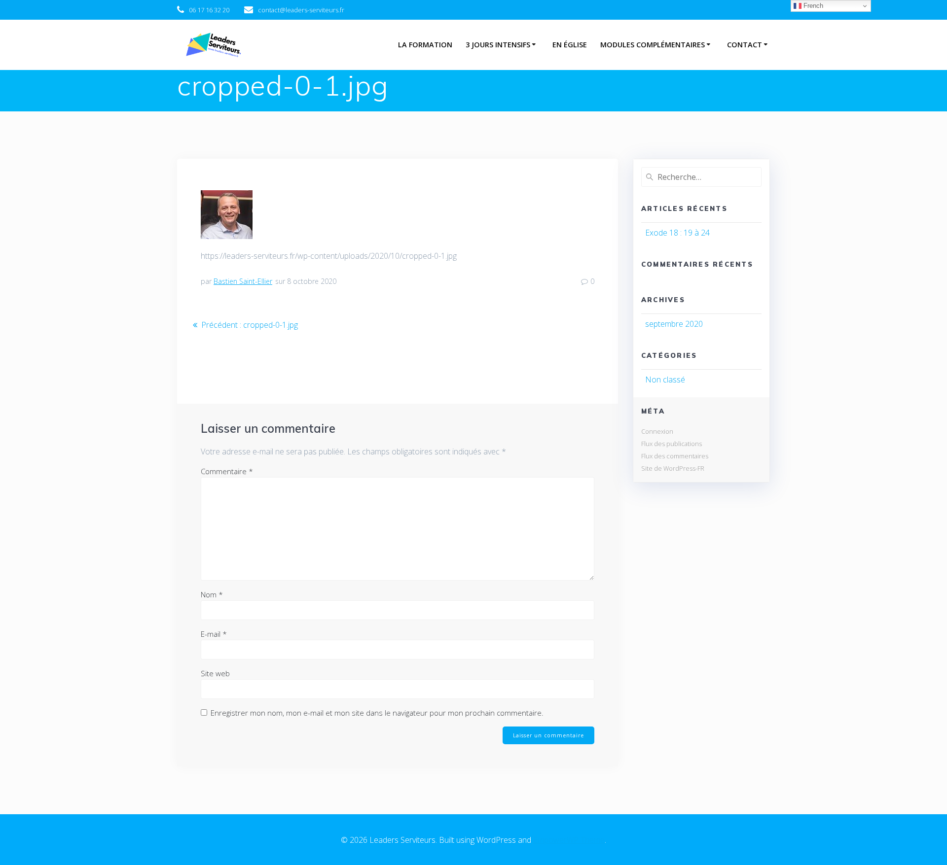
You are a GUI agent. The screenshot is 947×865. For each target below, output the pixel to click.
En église (569, 44)
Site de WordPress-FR (672, 468)
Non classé (665, 379)
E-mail (214, 634)
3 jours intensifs (498, 44)
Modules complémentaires (652, 44)
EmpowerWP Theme (569, 839)
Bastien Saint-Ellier (243, 281)
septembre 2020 (674, 323)
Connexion (657, 431)
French (812, 5)
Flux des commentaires (674, 455)
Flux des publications (671, 443)
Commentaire (227, 471)
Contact (744, 44)
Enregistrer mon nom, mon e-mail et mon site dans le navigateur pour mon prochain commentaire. (377, 713)
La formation (425, 44)
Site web (215, 673)
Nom (212, 594)
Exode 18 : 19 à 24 (677, 232)
